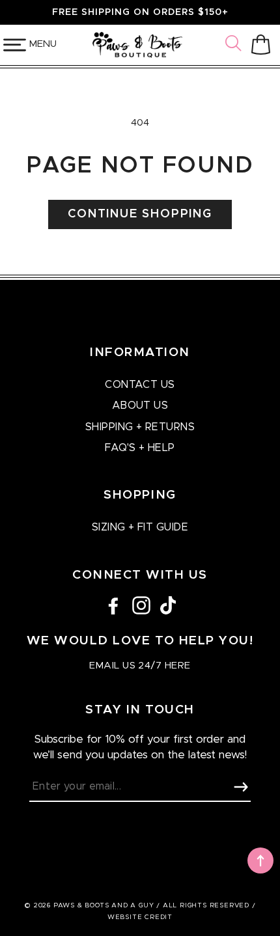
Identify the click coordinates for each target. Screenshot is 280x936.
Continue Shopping (140, 214)
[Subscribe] (241, 787)
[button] (235, 45)
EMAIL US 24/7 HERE (139, 665)
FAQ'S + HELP (140, 448)
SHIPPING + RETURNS (140, 427)
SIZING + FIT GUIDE (140, 527)
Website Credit (140, 917)
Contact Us (140, 384)
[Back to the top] (260, 860)
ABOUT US (140, 405)
